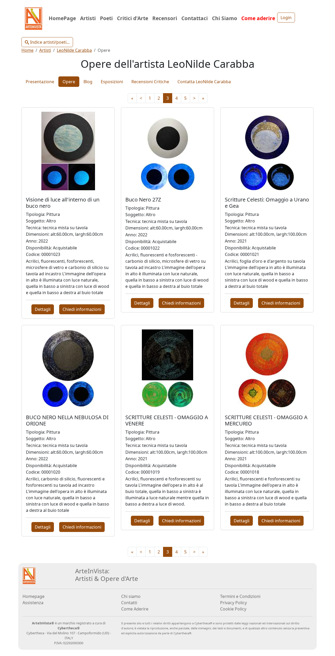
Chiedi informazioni (82, 309)
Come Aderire (134, 609)
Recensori (164, 18)
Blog (87, 82)
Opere (69, 82)
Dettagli (43, 309)
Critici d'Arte (132, 18)
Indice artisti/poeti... (49, 42)
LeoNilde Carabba (74, 50)
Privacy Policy (233, 602)
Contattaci (194, 18)
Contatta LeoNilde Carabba (204, 82)
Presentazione (40, 82)
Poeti (106, 18)
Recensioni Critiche (150, 82)
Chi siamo (131, 596)
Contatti (129, 602)
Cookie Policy (233, 609)
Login (286, 17)
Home (27, 50)
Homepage (33, 596)
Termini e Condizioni (240, 596)
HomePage (62, 18)
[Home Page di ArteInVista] (29, 575)
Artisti (88, 18)
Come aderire (258, 18)
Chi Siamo (224, 18)
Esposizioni (112, 82)
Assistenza (33, 602)
